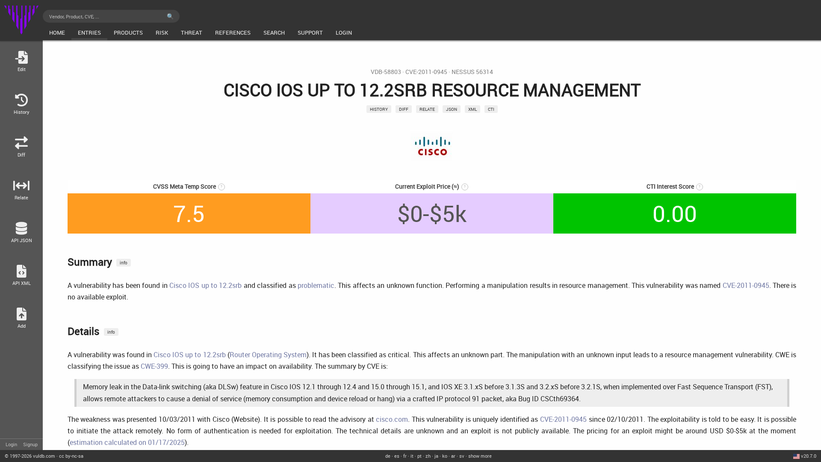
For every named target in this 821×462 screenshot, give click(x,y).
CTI (491, 109)
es (396, 456)
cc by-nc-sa (71, 456)
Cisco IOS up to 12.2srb (205, 285)
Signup (30, 444)
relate (427, 109)
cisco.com (392, 419)
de (387, 456)
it (411, 456)
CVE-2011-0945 (426, 72)
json (451, 109)
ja (436, 456)
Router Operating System (268, 354)
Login (11, 444)
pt (419, 456)
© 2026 (30, 456)
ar (453, 456)
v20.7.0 (808, 456)
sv (461, 456)
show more (480, 456)
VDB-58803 (386, 72)
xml (472, 109)
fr (405, 456)
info (123, 263)
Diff (403, 109)
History (379, 109)
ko (444, 456)
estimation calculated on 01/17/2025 (127, 442)
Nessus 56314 (472, 72)
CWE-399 (154, 366)
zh (428, 456)
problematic (316, 285)
